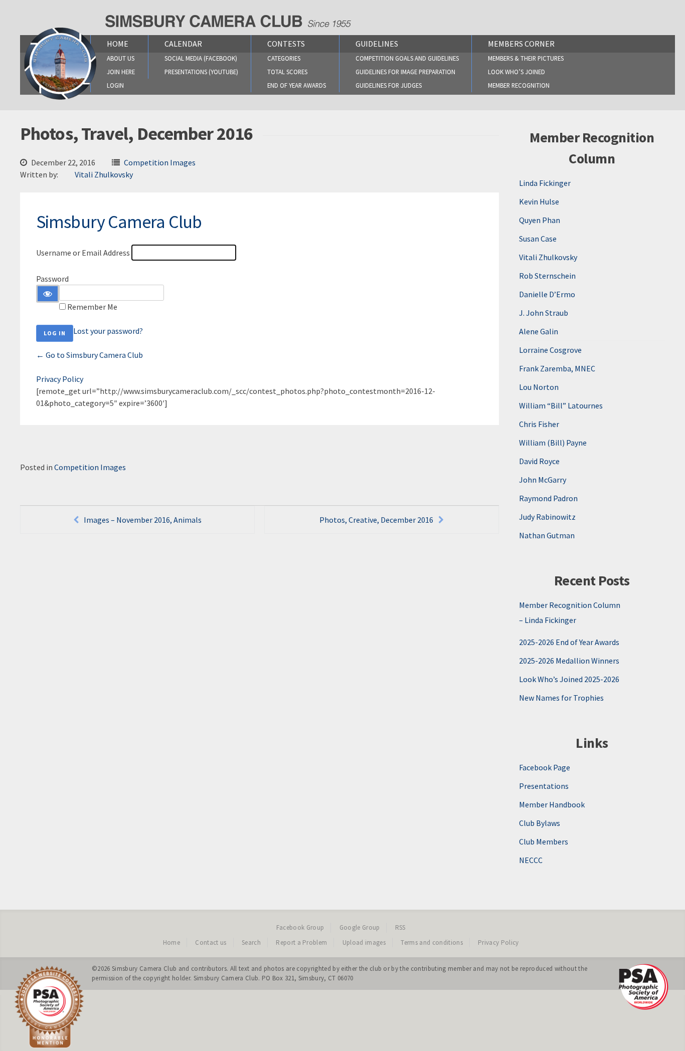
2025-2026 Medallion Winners (569, 661)
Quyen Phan (539, 220)
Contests (286, 44)
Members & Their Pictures (526, 58)
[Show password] (47, 294)
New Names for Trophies (561, 698)
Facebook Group (300, 927)
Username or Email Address (83, 253)
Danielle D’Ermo (547, 294)
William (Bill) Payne (553, 443)
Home (117, 44)
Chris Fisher (539, 424)
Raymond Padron (548, 498)
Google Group (359, 927)
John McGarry (542, 480)
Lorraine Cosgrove (550, 350)
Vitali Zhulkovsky (104, 174)
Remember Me (92, 307)
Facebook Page (544, 767)
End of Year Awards (296, 85)
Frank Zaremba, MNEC (557, 368)
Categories (283, 58)
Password (52, 279)
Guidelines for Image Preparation (405, 72)
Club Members (543, 841)
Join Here (121, 72)
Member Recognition (519, 85)
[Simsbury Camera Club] (60, 99)
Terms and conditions (432, 942)
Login (115, 85)
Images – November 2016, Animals (143, 520)
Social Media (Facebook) (200, 58)
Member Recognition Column (569, 605)
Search (251, 942)
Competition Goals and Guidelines (407, 58)
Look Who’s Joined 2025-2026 (569, 679)
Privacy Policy (59, 379)
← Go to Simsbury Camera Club (89, 355)
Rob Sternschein (547, 276)
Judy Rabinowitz (547, 517)
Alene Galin (538, 331)
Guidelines (377, 44)
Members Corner (521, 44)
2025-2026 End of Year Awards (569, 642)
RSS (400, 927)
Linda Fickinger (545, 183)
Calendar (183, 44)
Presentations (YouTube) (201, 72)
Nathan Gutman (547, 535)
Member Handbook (552, 804)
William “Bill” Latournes (561, 405)
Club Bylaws (539, 823)
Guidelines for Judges (389, 85)
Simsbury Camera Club (119, 222)
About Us (120, 58)
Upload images (364, 942)
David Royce (539, 461)
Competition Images (160, 162)
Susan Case (538, 239)
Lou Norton (539, 387)
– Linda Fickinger (547, 620)
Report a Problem (301, 942)
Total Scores (287, 72)
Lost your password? (108, 331)
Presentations (544, 786)
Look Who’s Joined (516, 72)
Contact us (210, 942)
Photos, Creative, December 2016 (376, 520)
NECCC (531, 860)
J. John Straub (543, 313)
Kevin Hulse (539, 201)
